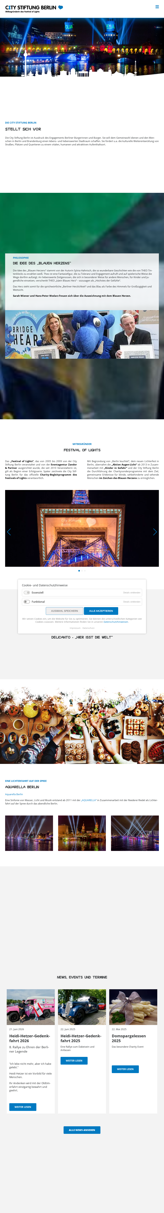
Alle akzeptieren (101, 611)
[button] (79, 571)
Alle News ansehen (82, 1130)
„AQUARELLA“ (89, 800)
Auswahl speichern (64, 611)
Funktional (38, 601)
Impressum (75, 628)
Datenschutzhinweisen (116, 621)
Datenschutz (88, 628)
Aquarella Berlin (14, 794)
